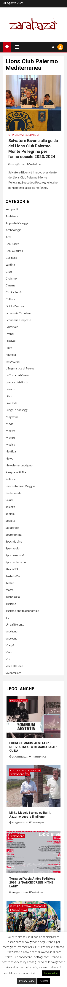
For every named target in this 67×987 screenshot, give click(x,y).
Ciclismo (11, 278)
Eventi (10, 333)
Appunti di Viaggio (17, 223)
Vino (9, 652)
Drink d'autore (15, 306)
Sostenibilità (14, 534)
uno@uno (11, 631)
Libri (9, 396)
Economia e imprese (18, 320)
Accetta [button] (44, 980)
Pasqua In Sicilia (16, 472)
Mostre (10, 430)
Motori (10, 437)
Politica (10, 479)
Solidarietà (32, 134)
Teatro (10, 583)
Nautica (11, 451)
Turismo (11, 603)
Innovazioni (13, 361)
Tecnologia (13, 596)
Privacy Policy (26, 980)
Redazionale (13, 493)
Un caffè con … (15, 624)
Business (11, 257)
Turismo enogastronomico (22, 610)
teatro (10, 589)
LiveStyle (11, 403)
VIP (8, 659)
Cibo (9, 271)
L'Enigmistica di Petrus (20, 368)
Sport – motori (15, 555)
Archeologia (13, 230)
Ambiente (12, 216)
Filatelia (11, 354)
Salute (9, 500)
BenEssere (12, 243)
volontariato (13, 673)
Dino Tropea (38, 822)
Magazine (12, 417)
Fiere (9, 347)
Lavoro (10, 389)
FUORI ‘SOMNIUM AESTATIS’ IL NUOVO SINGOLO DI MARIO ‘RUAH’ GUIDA (33, 747)
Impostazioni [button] (51, 973)
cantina (10, 264)
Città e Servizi (16, 134)
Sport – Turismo (16, 562)
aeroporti (12, 209)
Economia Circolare (18, 313)
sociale (10, 513)
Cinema (10, 285)
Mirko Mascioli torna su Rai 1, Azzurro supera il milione (30, 814)
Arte (8, 237)
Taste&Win (13, 576)
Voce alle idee (14, 666)
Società (10, 520)
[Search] (53, 47)
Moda (9, 423)
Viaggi (10, 645)
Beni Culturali (14, 250)
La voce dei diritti (17, 382)
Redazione (35, 164)
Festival (10, 340)
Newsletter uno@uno (19, 465)
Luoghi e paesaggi (17, 410)
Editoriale (12, 327)
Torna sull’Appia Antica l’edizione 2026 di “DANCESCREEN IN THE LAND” (32, 882)
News (9, 458)
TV (8, 617)
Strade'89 (12, 569)
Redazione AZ (39, 756)
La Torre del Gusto (17, 375)
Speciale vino (14, 541)
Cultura (10, 299)
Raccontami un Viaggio (20, 486)
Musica (10, 444)
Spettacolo (13, 548)
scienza (10, 506)
